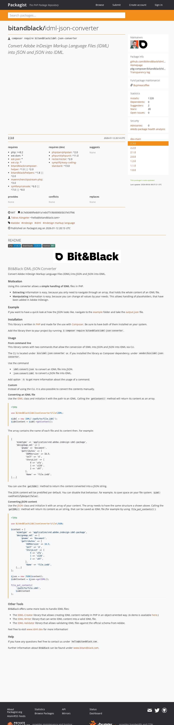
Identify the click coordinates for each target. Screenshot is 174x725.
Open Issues (137, 112)
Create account (137, 4)
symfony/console (20, 186)
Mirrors (66, 713)
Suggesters (136, 105)
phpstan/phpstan (62, 152)
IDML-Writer (24, 619)
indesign (28, 222)
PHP (38, 324)
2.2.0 (133, 147)
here (154, 615)
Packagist (17, 4)
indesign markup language (59, 222)
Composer (77, 324)
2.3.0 (133, 143)
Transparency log (140, 72)
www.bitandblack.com (86, 647)
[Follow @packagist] (157, 710)
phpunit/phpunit (61, 155)
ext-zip (15, 162)
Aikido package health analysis (147, 129)
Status (93, 709)
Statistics (40, 709)
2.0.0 (133, 156)
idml (38, 222)
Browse (100, 4)
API (64, 709)
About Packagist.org (14, 711)
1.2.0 (133, 161)
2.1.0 (133, 152)
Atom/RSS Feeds (16, 716)
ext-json (15, 159)
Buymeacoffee (141, 85)
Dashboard (96, 713)
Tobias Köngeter (20, 217)
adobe (16, 222)
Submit (116, 4)
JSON (20, 505)
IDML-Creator (25, 615)
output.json (132, 312)
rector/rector (59, 159)
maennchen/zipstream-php (26, 179)
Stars (133, 109)
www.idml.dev (35, 629)
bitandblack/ (26, 28)
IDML (20, 398)
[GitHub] (164, 710)
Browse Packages (44, 713)
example (98, 312)
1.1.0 (133, 165)
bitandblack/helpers (22, 172)
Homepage (136, 65)
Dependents (137, 101)
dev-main (135, 139)
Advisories (136, 125)
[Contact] (149, 710)
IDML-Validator (26, 623)
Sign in (159, 4)
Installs (134, 98)
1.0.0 (133, 170)
